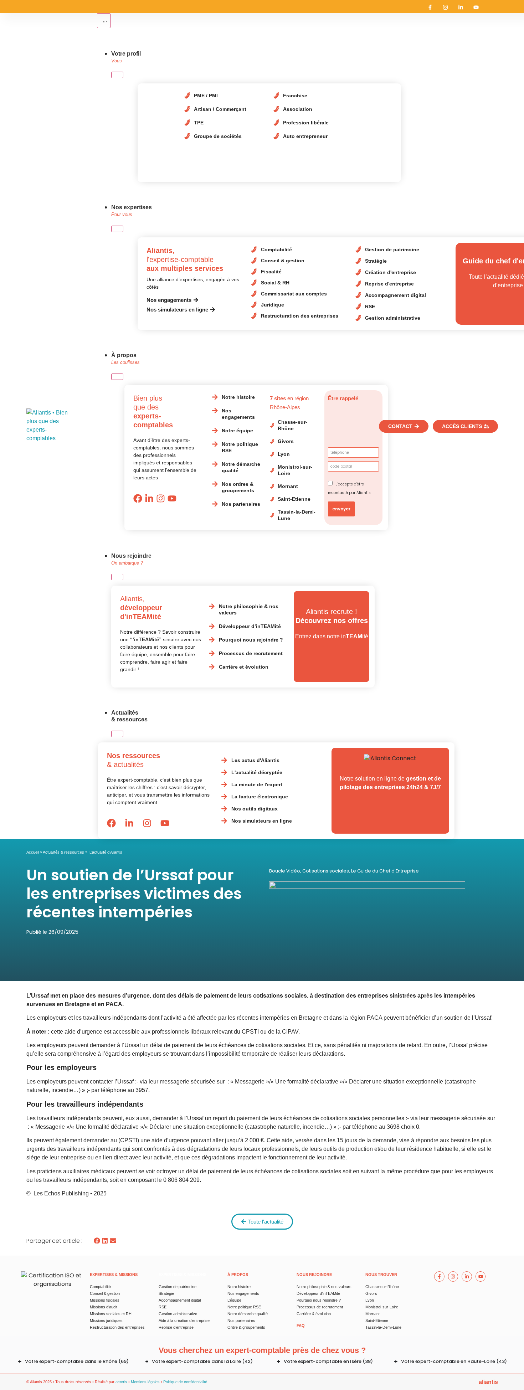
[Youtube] (476, 7)
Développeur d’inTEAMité (318, 1293)
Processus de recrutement (320, 1307)
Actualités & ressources (63, 852)
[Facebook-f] (430, 7)
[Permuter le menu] (104, 20)
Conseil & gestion (105, 1293)
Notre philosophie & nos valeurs (324, 1287)
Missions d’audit (103, 1307)
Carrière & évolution (314, 1314)
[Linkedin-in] (461, 7)
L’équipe (234, 1300)
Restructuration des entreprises (117, 1327)
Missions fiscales (104, 1300)
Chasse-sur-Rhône (382, 1287)
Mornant (372, 1314)
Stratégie (166, 1293)
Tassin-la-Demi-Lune (383, 1327)
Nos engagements (243, 1293)
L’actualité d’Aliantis (105, 852)
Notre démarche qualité (247, 1314)
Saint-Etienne (376, 1320)
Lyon (369, 1300)
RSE (162, 1307)
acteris (121, 1382)
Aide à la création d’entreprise (184, 1320)
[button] (97, 1241)
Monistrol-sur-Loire (381, 1307)
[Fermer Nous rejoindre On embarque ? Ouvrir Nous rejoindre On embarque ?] (117, 577)
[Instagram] (445, 7)
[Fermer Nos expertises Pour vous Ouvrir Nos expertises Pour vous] (117, 229)
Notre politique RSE (244, 1307)
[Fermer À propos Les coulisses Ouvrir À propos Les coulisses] (117, 377)
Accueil (32, 852)
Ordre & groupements (246, 1327)
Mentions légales (145, 1382)
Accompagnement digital (180, 1300)
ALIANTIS (488, 1382)
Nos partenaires (241, 1320)
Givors (371, 1293)
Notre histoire (239, 1287)
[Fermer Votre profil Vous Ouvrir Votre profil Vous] (117, 75)
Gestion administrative (178, 1314)
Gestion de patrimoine (177, 1287)
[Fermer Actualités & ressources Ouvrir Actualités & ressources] (117, 734)
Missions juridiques (106, 1320)
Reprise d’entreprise (176, 1327)
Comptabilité (100, 1287)
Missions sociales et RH (111, 1314)
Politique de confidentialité (185, 1382)
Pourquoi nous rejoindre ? (319, 1300)
